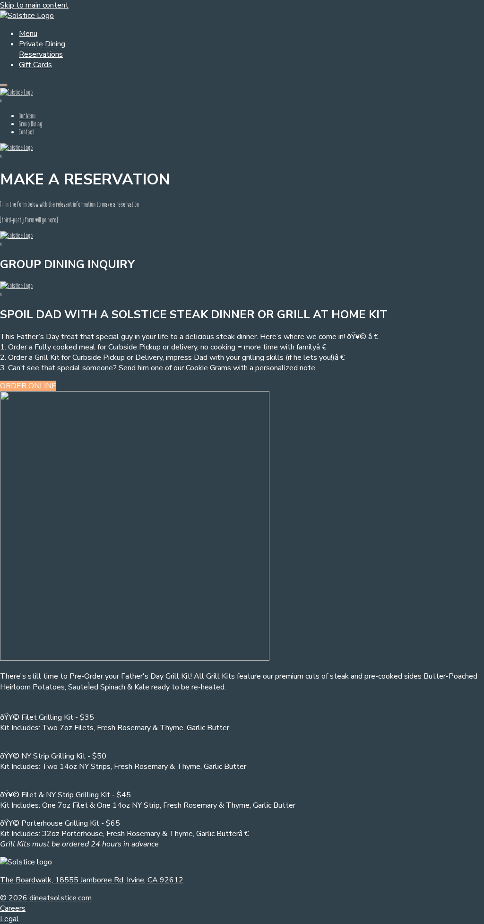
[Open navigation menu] (4, 85)
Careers (13, 908)
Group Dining (31, 124)
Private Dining (42, 44)
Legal (9, 919)
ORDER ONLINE (28, 386)
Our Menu (27, 116)
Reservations (41, 54)
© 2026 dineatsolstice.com (46, 898)
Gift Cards (35, 65)
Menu (28, 33)
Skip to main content (34, 5)
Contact (27, 132)
